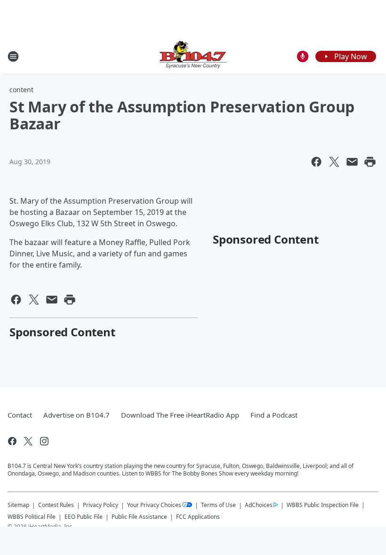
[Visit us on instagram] (44, 441)
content (21, 89)
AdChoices (259, 505)
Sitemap (18, 505)
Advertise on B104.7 (76, 415)
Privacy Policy (100, 505)
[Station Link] (193, 56)
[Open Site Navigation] (13, 56)
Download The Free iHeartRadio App (180, 415)
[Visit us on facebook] (12, 441)
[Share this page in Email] (352, 161)
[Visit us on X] (28, 441)
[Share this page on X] (334, 161)
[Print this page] (370, 161)
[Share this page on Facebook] (316, 161)
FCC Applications (198, 516)
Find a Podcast (274, 415)
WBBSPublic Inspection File (323, 504)
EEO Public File (83, 517)
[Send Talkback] (302, 56)
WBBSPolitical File (32, 517)
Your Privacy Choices (154, 505)
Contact (20, 415)
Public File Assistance (139, 517)
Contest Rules (56, 505)
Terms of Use (218, 505)
